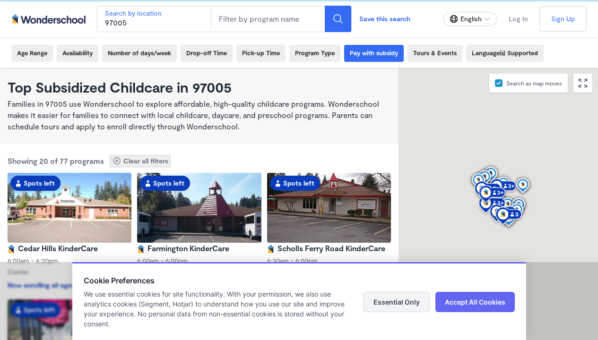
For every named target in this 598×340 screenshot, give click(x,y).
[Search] (338, 19)
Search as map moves (534, 83)
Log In (518, 19)
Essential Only (396, 302)
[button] (499, 210)
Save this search (384, 19)
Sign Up (563, 19)
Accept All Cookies (475, 302)
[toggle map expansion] (582, 83)
